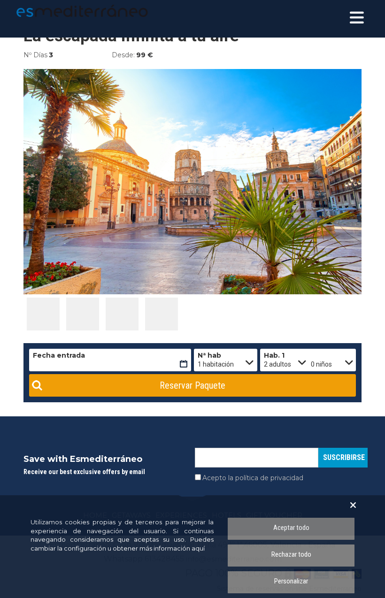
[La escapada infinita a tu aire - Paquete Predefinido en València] (43, 314)
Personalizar (291, 581)
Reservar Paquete (192, 385)
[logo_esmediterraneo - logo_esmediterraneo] (58, 11)
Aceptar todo (291, 527)
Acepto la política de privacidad (252, 478)
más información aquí (172, 548)
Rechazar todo (291, 554)
